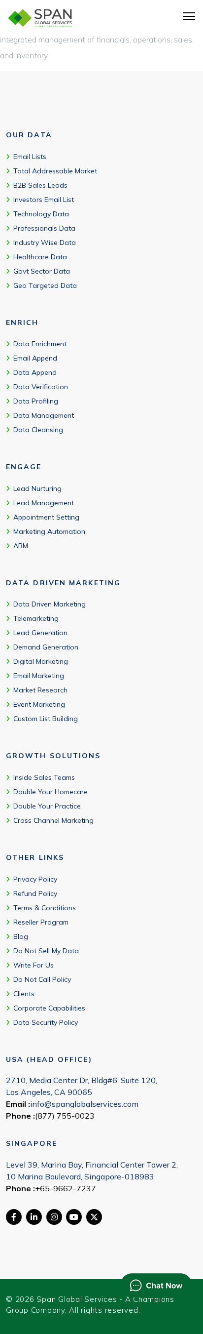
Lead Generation (40, 632)
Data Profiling (35, 401)
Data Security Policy (45, 1022)
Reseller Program (40, 922)
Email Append (35, 358)
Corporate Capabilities (49, 1008)
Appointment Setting (46, 517)
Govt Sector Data (41, 271)
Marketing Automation (49, 531)
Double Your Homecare (50, 791)
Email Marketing (38, 675)
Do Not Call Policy (42, 979)
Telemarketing (36, 618)
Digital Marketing (40, 661)
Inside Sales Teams (44, 777)
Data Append (35, 372)
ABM (20, 545)
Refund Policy (35, 893)
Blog (20, 936)
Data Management (43, 415)
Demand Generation (45, 647)
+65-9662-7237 (65, 1188)
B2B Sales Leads (40, 185)
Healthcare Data (40, 256)
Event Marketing (39, 704)
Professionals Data (44, 228)
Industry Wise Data (44, 242)
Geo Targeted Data (45, 285)
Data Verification (40, 386)
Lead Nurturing (37, 488)
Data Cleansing (38, 429)
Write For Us (33, 965)
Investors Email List (43, 199)
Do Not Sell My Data (46, 950)
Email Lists (29, 156)
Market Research (40, 690)
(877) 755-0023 (65, 1116)
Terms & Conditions (44, 907)
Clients (23, 993)
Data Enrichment (40, 343)
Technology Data (41, 213)
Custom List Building (45, 718)
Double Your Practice (47, 806)
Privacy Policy (35, 879)
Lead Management (43, 502)
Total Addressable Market (55, 170)
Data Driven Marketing (49, 604)
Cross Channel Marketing (53, 820)
